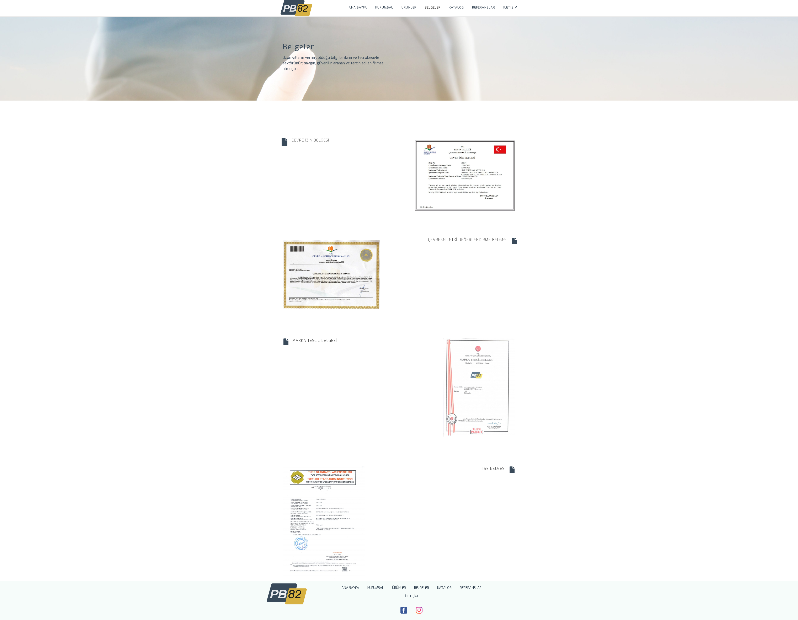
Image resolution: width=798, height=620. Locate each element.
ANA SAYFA (358, 7)
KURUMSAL (384, 7)
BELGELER (433, 7)
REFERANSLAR (483, 7)
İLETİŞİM (510, 7)
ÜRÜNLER (408, 7)
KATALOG (456, 7)
